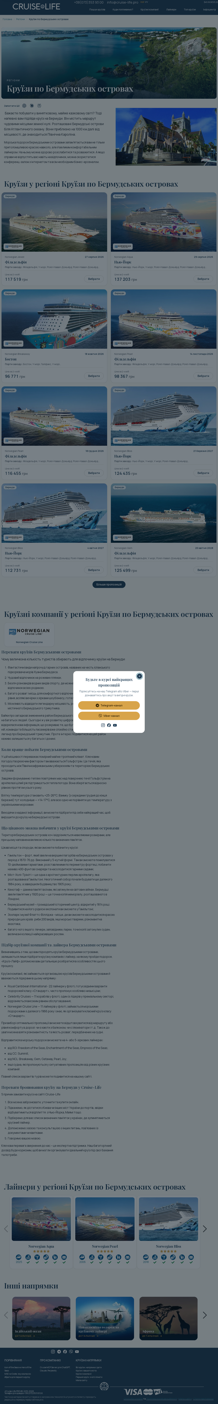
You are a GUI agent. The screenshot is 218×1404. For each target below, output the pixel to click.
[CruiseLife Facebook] (109, 725)
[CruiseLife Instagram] (103, 725)
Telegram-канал (111, 705)
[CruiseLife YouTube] (115, 725)
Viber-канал (111, 716)
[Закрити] (139, 676)
